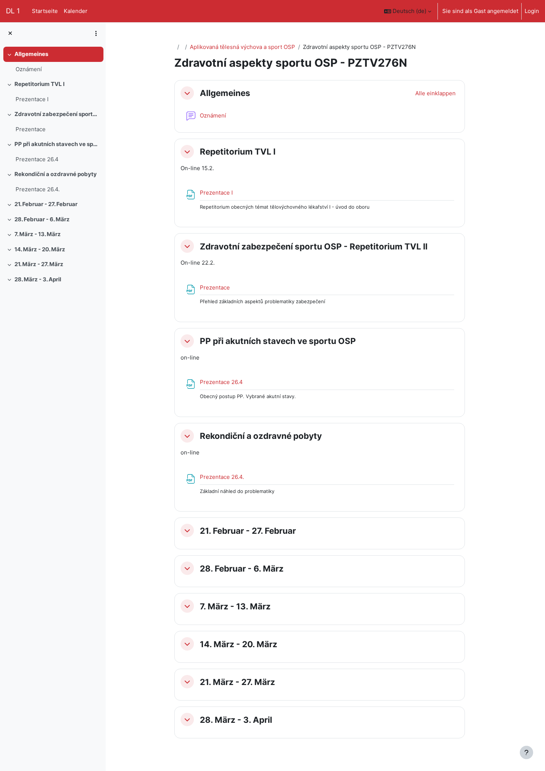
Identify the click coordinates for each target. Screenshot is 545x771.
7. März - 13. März (37, 234)
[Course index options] (96, 33)
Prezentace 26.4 (37, 159)
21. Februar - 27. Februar (45, 204)
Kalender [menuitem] (75, 10)
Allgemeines (31, 53)
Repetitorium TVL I (39, 83)
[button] (407, 11)
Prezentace (31, 129)
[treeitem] (52, 62)
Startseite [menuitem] (45, 10)
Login (532, 10)
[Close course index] (10, 33)
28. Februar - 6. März (42, 219)
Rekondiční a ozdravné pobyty (55, 174)
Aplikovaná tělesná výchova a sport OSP (242, 46)
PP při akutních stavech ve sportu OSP (57, 144)
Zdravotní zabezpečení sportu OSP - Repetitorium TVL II (57, 114)
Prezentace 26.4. (38, 189)
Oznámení (29, 69)
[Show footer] (526, 752)
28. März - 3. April (37, 279)
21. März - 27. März (38, 264)
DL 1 (13, 11)
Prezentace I (32, 99)
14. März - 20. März (39, 249)
